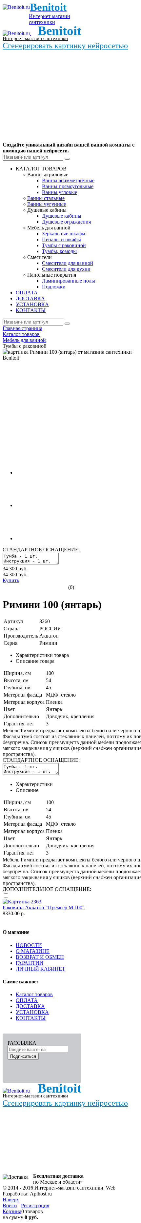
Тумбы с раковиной (64, 245)
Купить (11, 580)
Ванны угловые (59, 192)
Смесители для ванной (67, 263)
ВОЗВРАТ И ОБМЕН (40, 957)
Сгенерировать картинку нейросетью (65, 45)
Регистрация (35, 1205)
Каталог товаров (34, 994)
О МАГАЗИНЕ (33, 951)
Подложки (54, 286)
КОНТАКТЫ (31, 1018)
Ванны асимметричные (68, 180)
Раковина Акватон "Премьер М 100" (44, 907)
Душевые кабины (61, 216)
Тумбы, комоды (59, 251)
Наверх (11, 1199)
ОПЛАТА (27, 1000)
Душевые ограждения (66, 222)
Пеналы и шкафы (61, 239)
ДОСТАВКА (30, 1006)
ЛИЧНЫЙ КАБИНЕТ (40, 969)
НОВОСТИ (29, 945)
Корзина (12, 1211)
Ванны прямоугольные (67, 186)
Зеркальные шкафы (63, 233)
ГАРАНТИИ (29, 963)
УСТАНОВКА (32, 1012)
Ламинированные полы (68, 281)
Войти (10, 1205)
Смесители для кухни (66, 269)
